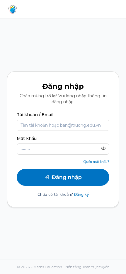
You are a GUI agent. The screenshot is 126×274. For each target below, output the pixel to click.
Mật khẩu (27, 138)
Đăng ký (81, 194)
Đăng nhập (67, 177)
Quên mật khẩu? (96, 161)
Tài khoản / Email (35, 114)
